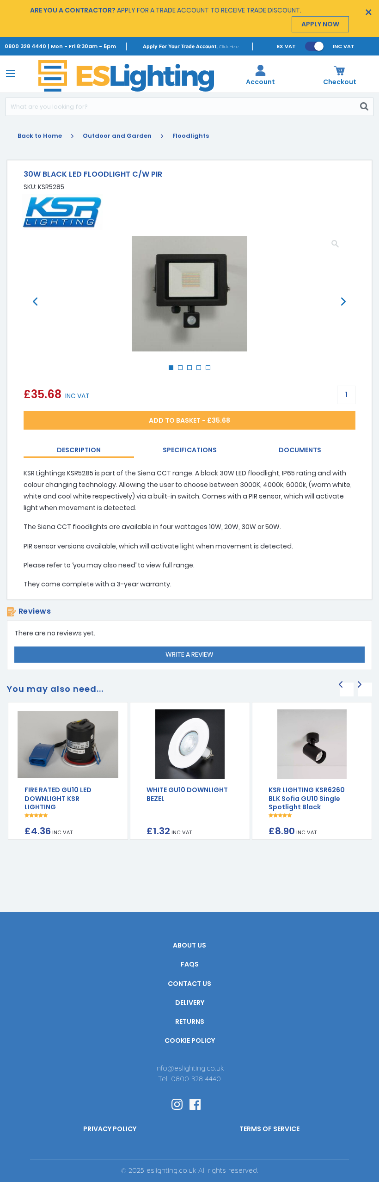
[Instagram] (177, 1103)
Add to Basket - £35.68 (189, 420)
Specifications (190, 450)
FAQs (190, 964)
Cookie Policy (190, 1040)
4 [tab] (201, 370)
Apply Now (320, 24)
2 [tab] (183, 370)
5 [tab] (210, 370)
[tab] (79, 450)
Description (79, 450)
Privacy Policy (109, 1128)
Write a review (189, 654)
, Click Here (190, 46)
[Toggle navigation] (9, 73)
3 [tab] (192, 370)
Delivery (189, 1002)
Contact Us (189, 983)
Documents (300, 450)
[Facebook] (195, 1103)
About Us (189, 945)
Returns (189, 1021)
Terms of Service (269, 1128)
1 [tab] (173, 370)
